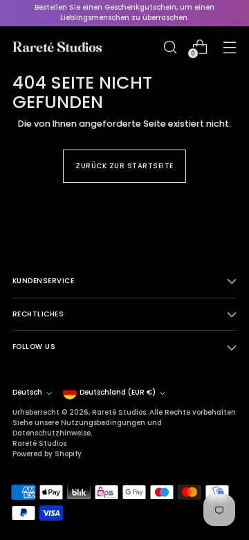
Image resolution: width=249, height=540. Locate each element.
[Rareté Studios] (57, 47)
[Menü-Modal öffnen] (229, 47)
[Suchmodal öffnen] (170, 47)
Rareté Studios (119, 412)
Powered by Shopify (47, 453)
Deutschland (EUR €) (118, 392)
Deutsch (27, 392)
